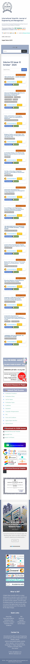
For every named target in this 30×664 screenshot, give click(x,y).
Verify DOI (19, 81)
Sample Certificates (9, 437)
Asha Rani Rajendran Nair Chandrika (12, 283)
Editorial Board (9, 423)
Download (16, 84)
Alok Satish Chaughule (10, 138)
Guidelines (8, 405)
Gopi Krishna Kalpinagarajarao (11, 120)
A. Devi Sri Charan (9, 97)
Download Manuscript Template (12, 431)
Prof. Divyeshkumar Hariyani (11, 101)
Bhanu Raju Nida (8, 175)
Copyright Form (8, 434)
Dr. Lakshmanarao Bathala (10, 338)
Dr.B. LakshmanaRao (9, 78)
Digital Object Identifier (11, 420)
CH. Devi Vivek (8, 99)
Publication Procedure (11, 393)
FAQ (6, 414)
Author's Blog (15, 518)
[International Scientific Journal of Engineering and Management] (7, 7)
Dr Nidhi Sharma (15, 321)
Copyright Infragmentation (12, 411)
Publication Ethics (10, 396)
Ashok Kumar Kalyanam (10, 301)
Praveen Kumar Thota (9, 193)
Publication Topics (9, 402)
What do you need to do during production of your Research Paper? (15, 524)
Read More (15, 540)
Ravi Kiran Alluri (8, 247)
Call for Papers (9, 399)
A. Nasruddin (17, 97)
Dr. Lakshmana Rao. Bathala (11, 230)
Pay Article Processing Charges (17, 445)
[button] (14, 47)
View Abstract (9, 84)
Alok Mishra (7, 321)
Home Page (9, 616)
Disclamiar (8, 408)
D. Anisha (16, 99)
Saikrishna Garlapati (9, 212)
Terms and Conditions (10, 417)
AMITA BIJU (7, 157)
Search (24, 51)
